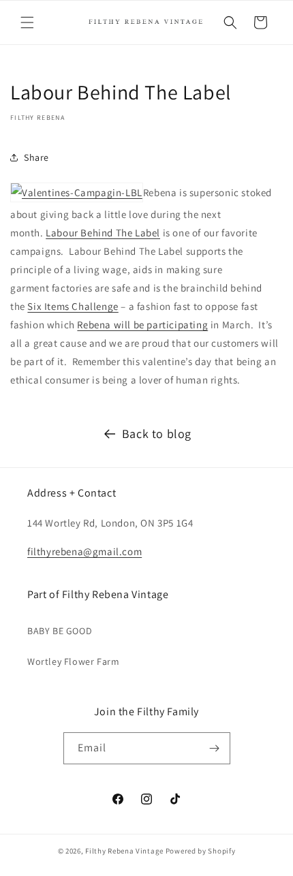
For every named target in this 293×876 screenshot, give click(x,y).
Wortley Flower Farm (73, 661)
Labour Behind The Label (103, 232)
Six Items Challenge (72, 306)
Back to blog (156, 433)
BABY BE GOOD (59, 631)
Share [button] (36, 157)
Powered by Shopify (201, 851)
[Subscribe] (215, 748)
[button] (27, 22)
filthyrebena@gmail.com (84, 551)
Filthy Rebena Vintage (124, 851)
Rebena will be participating (142, 324)
